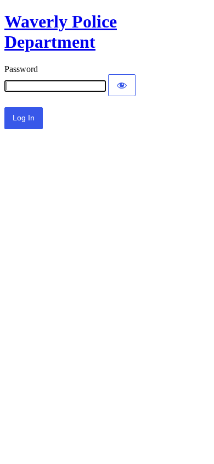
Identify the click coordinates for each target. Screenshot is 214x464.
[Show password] (122, 85)
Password (21, 69)
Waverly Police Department (60, 32)
